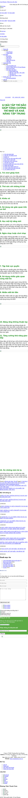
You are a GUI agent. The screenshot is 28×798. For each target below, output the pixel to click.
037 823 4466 (3, 12)
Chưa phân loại (7, 563)
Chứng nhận (9, 53)
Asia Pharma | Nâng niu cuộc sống (8, 2)
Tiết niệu (8, 61)
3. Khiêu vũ (6, 157)
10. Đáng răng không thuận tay (10, 166)
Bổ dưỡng (8, 56)
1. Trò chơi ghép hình (8, 154)
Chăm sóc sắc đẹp (10, 60)
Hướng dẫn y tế (7, 76)
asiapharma (3, 484)
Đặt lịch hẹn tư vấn (4, 624)
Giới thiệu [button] (5, 50)
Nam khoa (8, 58)
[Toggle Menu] (0, 43)
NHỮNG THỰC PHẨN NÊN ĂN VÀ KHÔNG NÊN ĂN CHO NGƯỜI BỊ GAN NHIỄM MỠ (14, 543)
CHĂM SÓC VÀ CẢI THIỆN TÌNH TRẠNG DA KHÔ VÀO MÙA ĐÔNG (13, 521)
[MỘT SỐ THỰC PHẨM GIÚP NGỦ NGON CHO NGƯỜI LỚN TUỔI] (14, 497)
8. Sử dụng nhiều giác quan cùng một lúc (13, 164)
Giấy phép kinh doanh (8, 767)
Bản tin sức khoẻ (10, 68)
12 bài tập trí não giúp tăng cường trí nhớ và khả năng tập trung (13, 482)
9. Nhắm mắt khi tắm (8, 165)
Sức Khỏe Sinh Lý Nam (15, 75)
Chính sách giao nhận (8, 769)
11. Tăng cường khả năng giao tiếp (11, 168)
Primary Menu (4, 41)
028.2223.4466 (11, 20)
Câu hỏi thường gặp (11, 65)
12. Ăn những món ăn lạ (9, 169)
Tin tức (15, 481)
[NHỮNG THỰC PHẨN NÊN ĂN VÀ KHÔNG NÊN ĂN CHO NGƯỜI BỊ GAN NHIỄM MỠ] (14, 539)
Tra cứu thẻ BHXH (11, 78)
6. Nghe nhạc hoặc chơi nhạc (10, 161)
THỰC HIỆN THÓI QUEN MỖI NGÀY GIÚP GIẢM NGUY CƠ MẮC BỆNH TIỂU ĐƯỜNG (14, 532)
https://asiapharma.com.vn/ (12, 484)
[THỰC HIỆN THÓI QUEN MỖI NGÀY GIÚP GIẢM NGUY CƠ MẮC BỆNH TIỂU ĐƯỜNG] (14, 529)
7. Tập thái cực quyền (8, 162)
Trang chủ (5, 49)
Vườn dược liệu (7, 63)
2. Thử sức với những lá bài (10, 155)
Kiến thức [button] (5, 64)
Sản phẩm (5, 54)
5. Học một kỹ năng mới (9, 159)
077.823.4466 (11, 12)
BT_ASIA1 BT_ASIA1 (18, 97)
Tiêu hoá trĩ (9, 57)
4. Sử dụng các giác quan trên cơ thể (12, 158)
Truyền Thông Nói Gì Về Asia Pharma (15, 67)
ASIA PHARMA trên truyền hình (11, 560)
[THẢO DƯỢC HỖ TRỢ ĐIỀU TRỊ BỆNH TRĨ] (13, 548)
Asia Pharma (9, 51)
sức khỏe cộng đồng (8, 564)
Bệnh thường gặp (13, 71)
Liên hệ (5, 79)
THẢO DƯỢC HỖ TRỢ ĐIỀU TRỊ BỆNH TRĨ (12, 551)
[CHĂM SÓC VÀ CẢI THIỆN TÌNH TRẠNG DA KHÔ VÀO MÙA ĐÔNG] (14, 518)
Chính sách (6, 766)
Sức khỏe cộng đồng (11, 70)
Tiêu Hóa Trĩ (12, 74)
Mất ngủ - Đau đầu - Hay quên (16, 72)
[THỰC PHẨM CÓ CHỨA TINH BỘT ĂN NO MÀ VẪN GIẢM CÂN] (14, 507)
